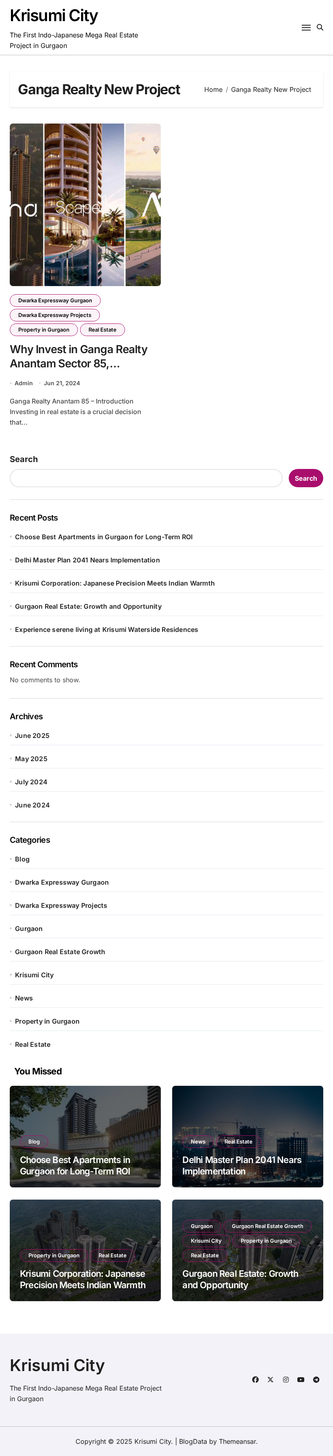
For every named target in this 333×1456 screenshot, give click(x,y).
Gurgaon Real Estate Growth (60, 952)
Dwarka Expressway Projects (54, 315)
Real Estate (103, 329)
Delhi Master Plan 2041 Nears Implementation (87, 560)
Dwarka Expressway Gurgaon (55, 300)
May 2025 (31, 759)
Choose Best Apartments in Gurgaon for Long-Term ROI (103, 537)
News (24, 998)
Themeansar (237, 1441)
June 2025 (32, 735)
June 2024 (32, 805)
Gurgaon (29, 928)
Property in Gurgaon (43, 329)
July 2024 (31, 782)
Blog (22, 859)
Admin (24, 383)
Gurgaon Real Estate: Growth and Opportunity (88, 606)
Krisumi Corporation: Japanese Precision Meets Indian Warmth (115, 583)
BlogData (193, 1441)
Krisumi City (54, 15)
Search (24, 459)
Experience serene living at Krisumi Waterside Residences (106, 629)
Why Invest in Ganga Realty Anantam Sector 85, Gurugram (78, 363)
